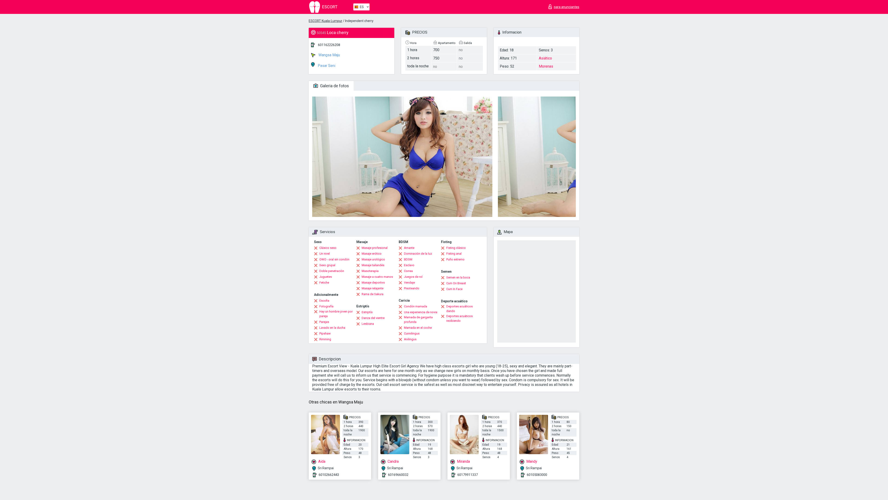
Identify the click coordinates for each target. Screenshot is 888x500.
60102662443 (329, 475)
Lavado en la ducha (332, 327)
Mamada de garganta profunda (418, 320)
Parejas (324, 322)
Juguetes (325, 276)
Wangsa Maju (329, 55)
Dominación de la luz (418, 253)
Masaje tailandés (373, 265)
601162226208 (329, 45)
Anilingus (410, 339)
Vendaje (409, 282)
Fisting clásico (456, 248)
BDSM (408, 259)
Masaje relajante (372, 288)
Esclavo (409, 265)
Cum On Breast (456, 283)
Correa (408, 271)
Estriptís (367, 312)
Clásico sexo (327, 248)
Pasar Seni (326, 65)
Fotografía (326, 306)
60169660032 (398, 475)
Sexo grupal (327, 265)
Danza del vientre (373, 318)
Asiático (545, 58)
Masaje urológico (373, 259)
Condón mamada (415, 306)
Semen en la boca (458, 277)
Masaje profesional (375, 248)
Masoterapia (370, 271)
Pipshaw (325, 333)
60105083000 (537, 475)
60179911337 (467, 475)
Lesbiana (368, 323)
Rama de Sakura (372, 294)
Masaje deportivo (373, 282)
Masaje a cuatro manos (377, 276)
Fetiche (324, 282)
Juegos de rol (413, 276)
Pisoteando (411, 288)
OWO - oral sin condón (334, 259)
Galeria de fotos (334, 85)
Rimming (325, 339)
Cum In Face (454, 289)
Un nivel (324, 253)
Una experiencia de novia (420, 312)
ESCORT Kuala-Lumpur (325, 21)
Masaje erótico (372, 253)
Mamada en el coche (418, 327)
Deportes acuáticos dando (459, 309)
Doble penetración (331, 271)
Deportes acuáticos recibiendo (459, 318)
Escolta (324, 300)
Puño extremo (455, 259)
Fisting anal (454, 253)
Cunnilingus (411, 333)
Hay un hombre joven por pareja (336, 314)
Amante (409, 248)
